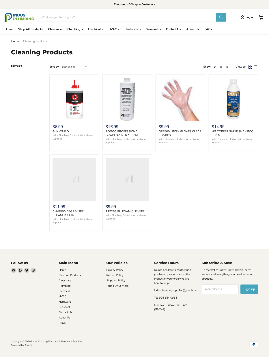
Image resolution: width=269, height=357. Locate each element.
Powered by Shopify (22, 345)
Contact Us (173, 29)
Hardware (131, 29)
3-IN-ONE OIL (62, 131)
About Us (192, 29)
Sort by (54, 66)
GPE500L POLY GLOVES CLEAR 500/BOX (180, 133)
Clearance (55, 29)
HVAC (113, 29)
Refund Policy (114, 275)
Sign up (249, 289)
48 (226, 66)
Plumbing (74, 29)
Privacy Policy (114, 270)
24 (215, 66)
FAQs (208, 29)
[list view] (255, 66)
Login (249, 17)
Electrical (95, 29)
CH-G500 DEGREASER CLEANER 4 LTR (68, 213)
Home (9, 29)
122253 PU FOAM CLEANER (125, 211)
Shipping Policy (115, 280)
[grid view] (250, 66)
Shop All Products (30, 29)
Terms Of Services (117, 286)
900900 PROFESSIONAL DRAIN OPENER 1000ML (122, 133)
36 (220, 66)
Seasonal (152, 29)
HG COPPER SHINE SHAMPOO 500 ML (232, 133)
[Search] (221, 17)
